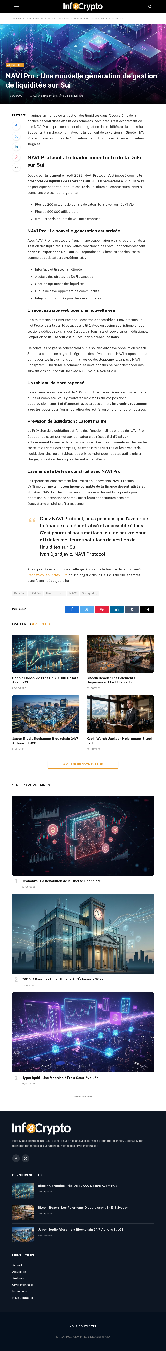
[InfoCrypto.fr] (83, 6)
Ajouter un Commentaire (83, 764)
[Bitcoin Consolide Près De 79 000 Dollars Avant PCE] (45, 654)
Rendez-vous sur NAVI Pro (47, 575)
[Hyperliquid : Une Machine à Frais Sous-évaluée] (83, 1032)
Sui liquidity (89, 593)
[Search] (150, 6)
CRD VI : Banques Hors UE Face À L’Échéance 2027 (62, 979)
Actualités (14, 65)
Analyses (18, 1278)
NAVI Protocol (55, 593)
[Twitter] (16, 136)
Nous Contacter (22, 1297)
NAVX (73, 593)
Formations (19, 1291)
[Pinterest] (16, 157)
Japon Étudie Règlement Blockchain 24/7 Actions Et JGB (45, 741)
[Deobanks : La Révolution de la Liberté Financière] (83, 836)
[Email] (16, 167)
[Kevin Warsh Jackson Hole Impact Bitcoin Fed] (120, 714)
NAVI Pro (35, 593)
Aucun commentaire (45, 95)
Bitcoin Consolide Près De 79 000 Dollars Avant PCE (45, 680)
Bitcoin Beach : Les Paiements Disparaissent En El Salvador (111, 680)
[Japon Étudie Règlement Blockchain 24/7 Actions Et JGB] (45, 714)
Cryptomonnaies (22, 1284)
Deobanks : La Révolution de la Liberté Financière (61, 881)
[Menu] (16, 6)
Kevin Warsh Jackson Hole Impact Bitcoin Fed (120, 741)
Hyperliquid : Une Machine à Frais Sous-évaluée (59, 1078)
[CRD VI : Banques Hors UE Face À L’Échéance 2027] (83, 934)
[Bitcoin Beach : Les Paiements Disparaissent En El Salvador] (120, 654)
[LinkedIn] (16, 147)
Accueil (17, 1265)
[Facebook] (16, 126)
